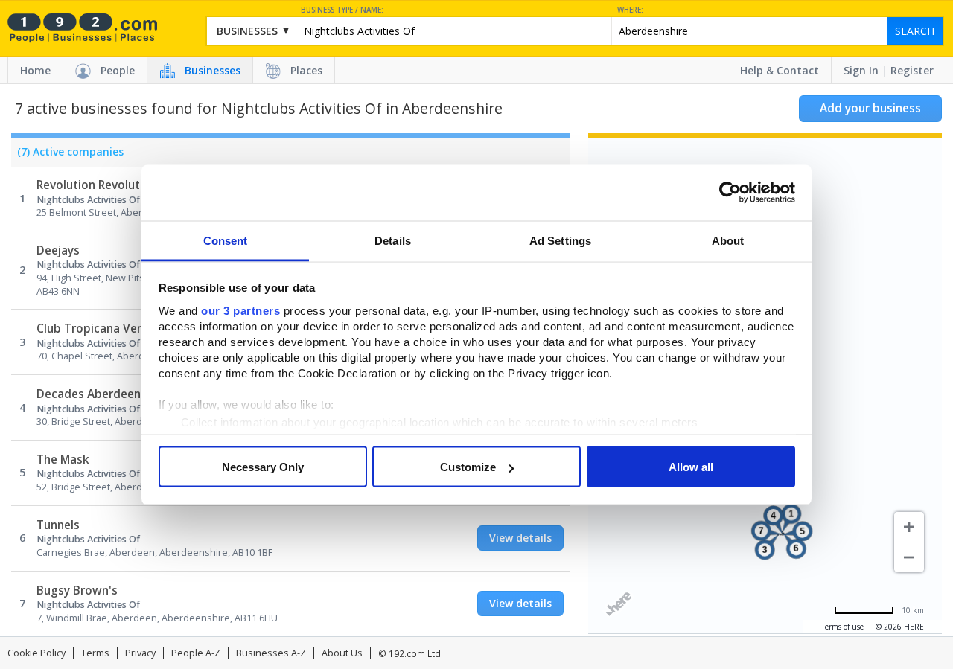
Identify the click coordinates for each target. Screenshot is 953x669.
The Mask (62, 459)
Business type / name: (342, 10)
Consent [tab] (225, 240)
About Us (342, 653)
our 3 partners (240, 310)
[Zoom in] (909, 527)
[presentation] (67, 155)
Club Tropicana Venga (97, 328)
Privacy (140, 653)
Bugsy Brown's (77, 590)
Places (306, 70)
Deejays (58, 250)
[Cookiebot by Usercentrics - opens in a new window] (730, 193)
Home (35, 70)
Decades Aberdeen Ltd (99, 394)
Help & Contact (779, 70)
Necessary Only (263, 467)
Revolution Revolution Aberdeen (125, 185)
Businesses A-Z (271, 653)
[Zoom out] (909, 557)
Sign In (861, 70)
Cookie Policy (36, 653)
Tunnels (58, 525)
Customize (468, 467)
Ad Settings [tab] (560, 240)
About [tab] (728, 240)
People (118, 70)
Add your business (870, 108)
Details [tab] (392, 240)
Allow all (691, 467)
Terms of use (842, 626)
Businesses (212, 70)
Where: (630, 10)
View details (520, 538)
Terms (95, 653)
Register (912, 70)
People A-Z (195, 653)
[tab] (67, 155)
